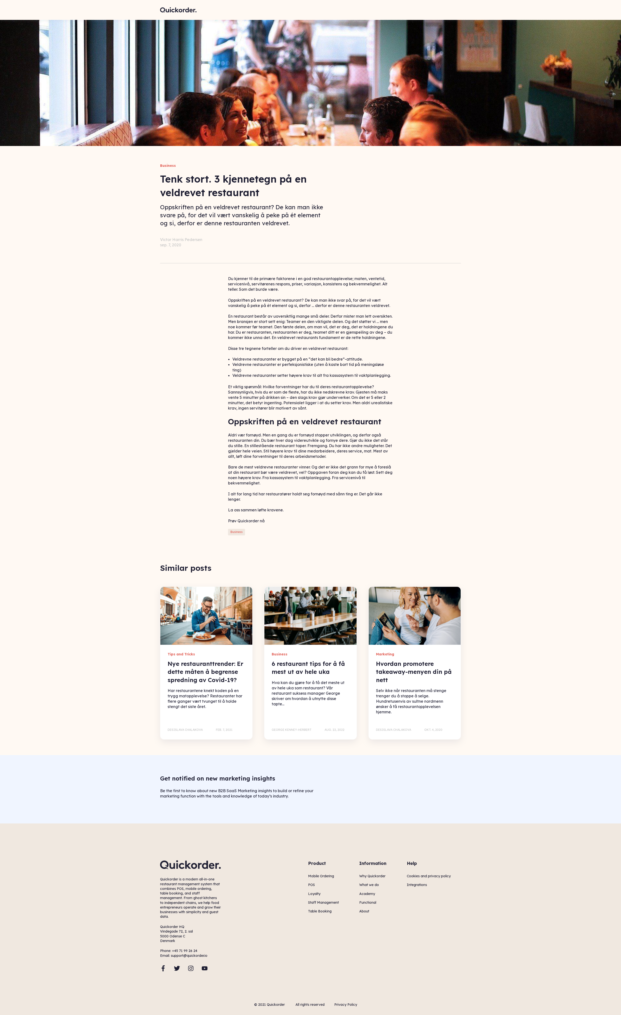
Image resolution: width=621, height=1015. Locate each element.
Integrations (417, 885)
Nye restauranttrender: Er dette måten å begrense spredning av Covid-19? (205, 672)
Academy (367, 894)
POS (311, 885)
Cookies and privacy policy (429, 876)
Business (236, 532)
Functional (367, 903)
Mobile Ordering (321, 876)
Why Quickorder (372, 876)
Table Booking (320, 911)
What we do (369, 885)
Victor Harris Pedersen (181, 239)
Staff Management (323, 903)
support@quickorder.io (189, 955)
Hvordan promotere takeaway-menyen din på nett (414, 672)
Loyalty (314, 894)
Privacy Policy (345, 1004)
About (364, 911)
